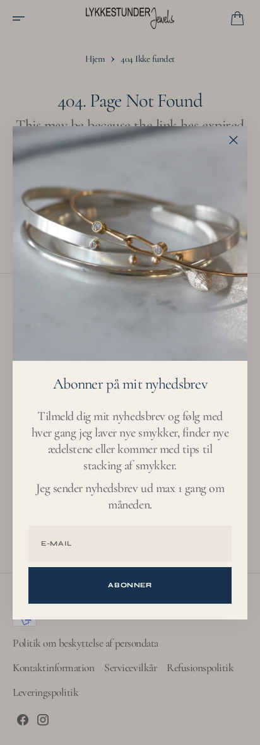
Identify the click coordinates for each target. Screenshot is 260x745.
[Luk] (233, 140)
